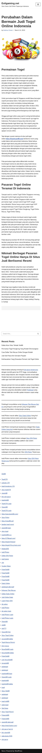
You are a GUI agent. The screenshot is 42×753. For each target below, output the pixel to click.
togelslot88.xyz (7, 535)
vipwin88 (4, 493)
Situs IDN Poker (31, 438)
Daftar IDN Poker (7, 556)
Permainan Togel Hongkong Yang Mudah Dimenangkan (20, 349)
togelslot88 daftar (7, 684)
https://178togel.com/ (8, 538)
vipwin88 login (6, 528)
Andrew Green (8, 30)
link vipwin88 (6, 732)
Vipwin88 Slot (6, 632)
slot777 (4, 628)
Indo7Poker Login (7, 614)
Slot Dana (5, 708)
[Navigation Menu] (38, 4)
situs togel (5, 531)
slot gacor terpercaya (31, 370)
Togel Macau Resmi (8, 642)
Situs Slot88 (5, 691)
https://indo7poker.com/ (9, 725)
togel (3, 687)
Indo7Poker (5, 552)
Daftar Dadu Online (8, 594)
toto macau (5, 646)
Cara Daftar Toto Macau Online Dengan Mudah (17, 352)
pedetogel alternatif (8, 587)
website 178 (5, 483)
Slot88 (4, 474)
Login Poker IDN (7, 601)
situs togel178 (6, 490)
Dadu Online (6, 583)
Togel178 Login (6, 503)
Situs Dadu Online (25, 415)
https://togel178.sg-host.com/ (11, 545)
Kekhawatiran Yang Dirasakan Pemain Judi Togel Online (20, 359)
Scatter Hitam (6, 566)
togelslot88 (5, 500)
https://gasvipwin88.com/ (10, 514)
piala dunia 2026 (7, 736)
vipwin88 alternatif (7, 722)
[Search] (38, 334)
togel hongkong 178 (8, 486)
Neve (3, 751)
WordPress (18, 751)
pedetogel (5, 667)
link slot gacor (6, 497)
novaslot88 (5, 663)
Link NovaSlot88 (7, 660)
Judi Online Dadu (7, 597)
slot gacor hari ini (7, 729)
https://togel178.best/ (8, 542)
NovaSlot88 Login (7, 649)
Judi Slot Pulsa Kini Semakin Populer (14, 356)
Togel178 (4, 479)
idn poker (5, 604)
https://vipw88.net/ (8, 521)
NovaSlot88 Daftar (8, 653)
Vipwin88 (5, 507)
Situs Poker (5, 517)
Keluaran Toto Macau (9, 590)
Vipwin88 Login (7, 677)
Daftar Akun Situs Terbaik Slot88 (12, 345)
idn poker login (6, 611)
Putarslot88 (5, 715)
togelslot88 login (7, 673)
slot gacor (5, 739)
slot (3, 562)
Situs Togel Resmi (8, 712)
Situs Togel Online (7, 635)
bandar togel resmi (8, 524)
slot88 (4, 625)
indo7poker (5, 559)
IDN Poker (28, 452)
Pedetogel (30, 390)
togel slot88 (5, 701)
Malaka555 (5, 549)
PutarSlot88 (5, 569)
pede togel (5, 705)
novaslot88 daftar (7, 639)
